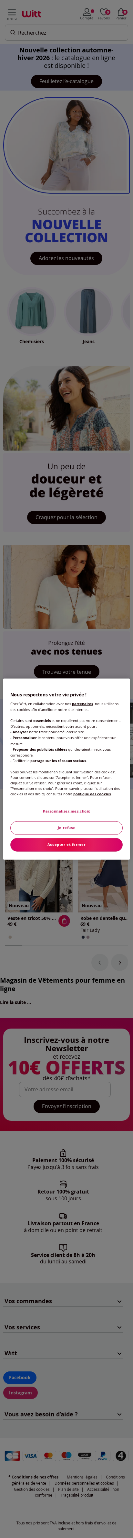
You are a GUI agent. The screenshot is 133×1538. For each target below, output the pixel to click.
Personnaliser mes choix (66, 811)
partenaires (82, 703)
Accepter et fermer (66, 844)
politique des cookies (92, 794)
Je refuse (66, 827)
